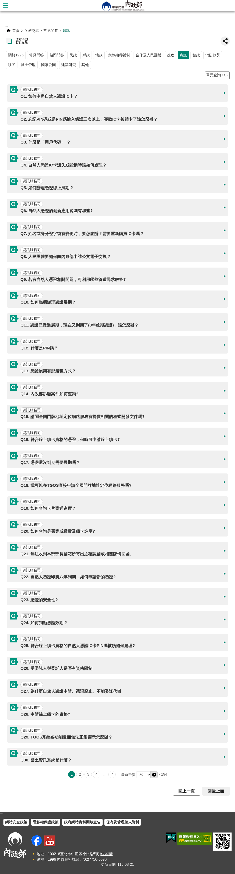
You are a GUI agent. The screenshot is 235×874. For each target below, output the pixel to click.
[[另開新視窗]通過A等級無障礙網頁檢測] (194, 839)
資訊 (66, 31)
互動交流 (31, 31)
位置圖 (106, 854)
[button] (117, 93)
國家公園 (48, 65)
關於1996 (16, 55)
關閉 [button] (225, 41)
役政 (170, 55)
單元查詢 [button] (213, 75)
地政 (99, 55)
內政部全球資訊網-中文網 (123, 5)
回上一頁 (186, 791)
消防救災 (212, 55)
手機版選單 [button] (5, 5)
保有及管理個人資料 (122, 822)
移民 (11, 65)
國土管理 (28, 65)
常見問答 (50, 31)
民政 (73, 55)
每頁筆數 (128, 775)
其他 (85, 65)
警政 (196, 55)
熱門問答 (56, 55)
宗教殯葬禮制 (119, 55)
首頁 (16, 31)
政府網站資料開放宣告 (82, 822)
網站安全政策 (16, 822)
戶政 (86, 55)
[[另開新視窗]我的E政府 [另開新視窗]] (171, 838)
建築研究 (68, 65)
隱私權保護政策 (46, 822)
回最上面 (216, 791)
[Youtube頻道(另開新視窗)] (49, 840)
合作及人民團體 (148, 55)
